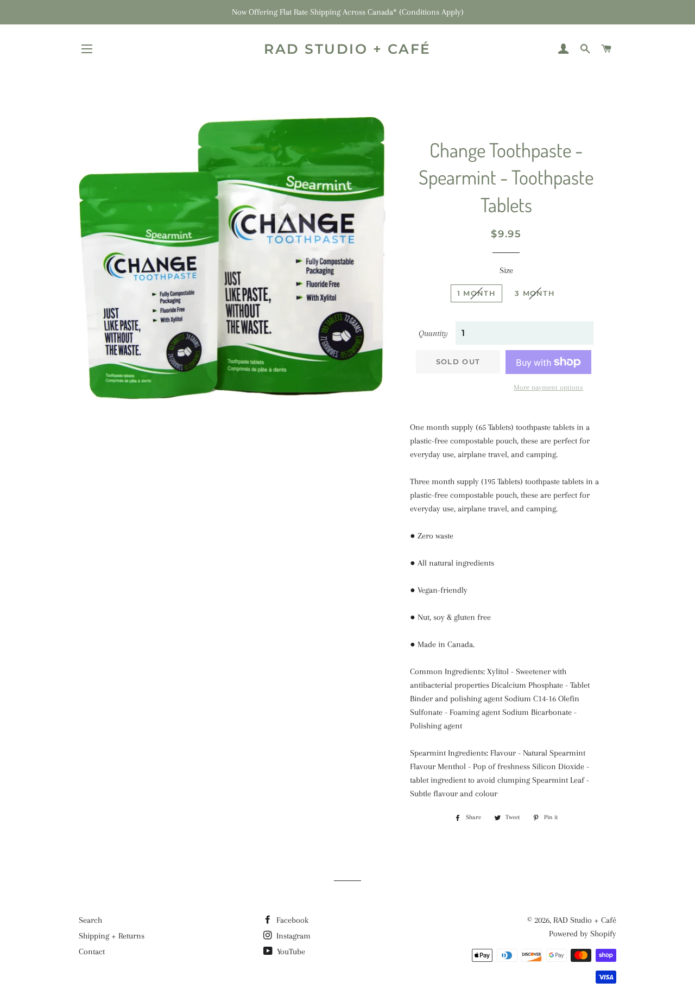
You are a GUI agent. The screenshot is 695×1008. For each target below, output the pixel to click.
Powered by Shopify (582, 934)
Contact (92, 951)
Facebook (291, 920)
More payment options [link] (548, 387)
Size (506, 270)
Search (90, 920)
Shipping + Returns (111, 936)
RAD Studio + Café (347, 49)
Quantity (433, 333)
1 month (476, 293)
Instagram (292, 936)
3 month (535, 293)
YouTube (290, 951)
